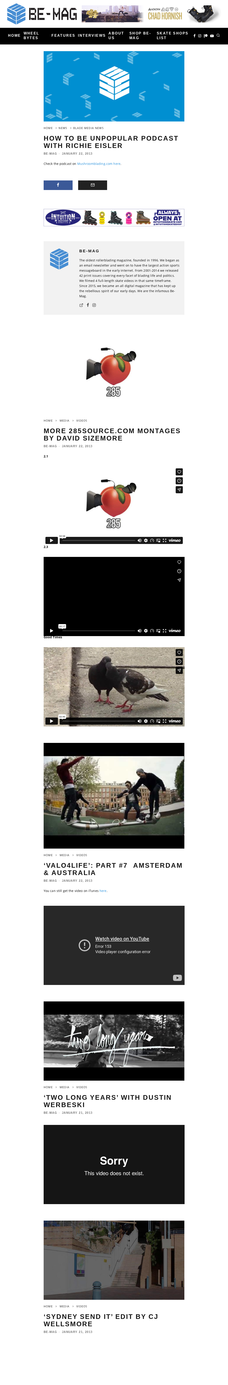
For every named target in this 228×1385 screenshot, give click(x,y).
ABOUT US (116, 35)
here (116, 164)
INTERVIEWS (92, 35)
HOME (14, 35)
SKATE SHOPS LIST (172, 35)
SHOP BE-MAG (140, 35)
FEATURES (63, 35)
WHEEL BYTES (31, 35)
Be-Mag (50, 153)
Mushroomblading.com (95, 164)
